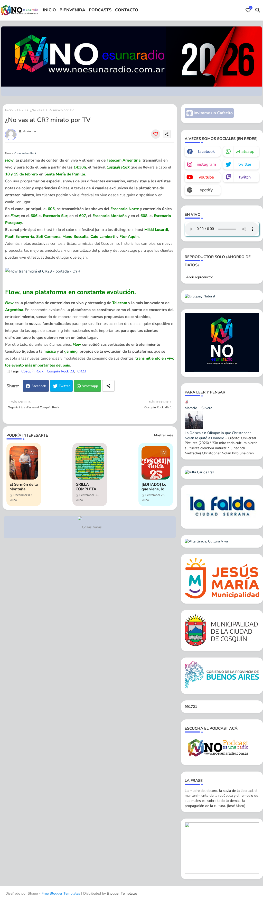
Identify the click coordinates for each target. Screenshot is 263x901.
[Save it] (155, 134)
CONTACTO (126, 10)
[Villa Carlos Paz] (199, 472)
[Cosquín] (222, 644)
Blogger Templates (122, 893)
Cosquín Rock (32, 371)
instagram (206, 164)
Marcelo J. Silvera (198, 408)
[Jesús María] (222, 597)
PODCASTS (100, 10)
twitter (244, 164)
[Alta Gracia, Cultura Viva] (206, 541)
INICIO (49, 10)
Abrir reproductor (199, 277)
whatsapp (245, 151)
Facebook (39, 386)
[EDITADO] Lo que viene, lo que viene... (154, 486)
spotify (206, 190)
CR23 (21, 110)
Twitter (64, 386)
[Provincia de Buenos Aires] (222, 687)
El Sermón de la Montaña (24, 486)
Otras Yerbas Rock (25, 153)
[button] (258, 10)
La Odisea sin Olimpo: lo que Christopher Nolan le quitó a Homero (218, 435)
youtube (206, 177)
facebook (206, 151)
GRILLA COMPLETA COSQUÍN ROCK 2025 (86, 486)
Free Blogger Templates (61, 893)
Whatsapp (90, 386)
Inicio (9, 110)
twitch (245, 177)
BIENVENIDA (72, 10)
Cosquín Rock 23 (60, 371)
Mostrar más (163, 435)
